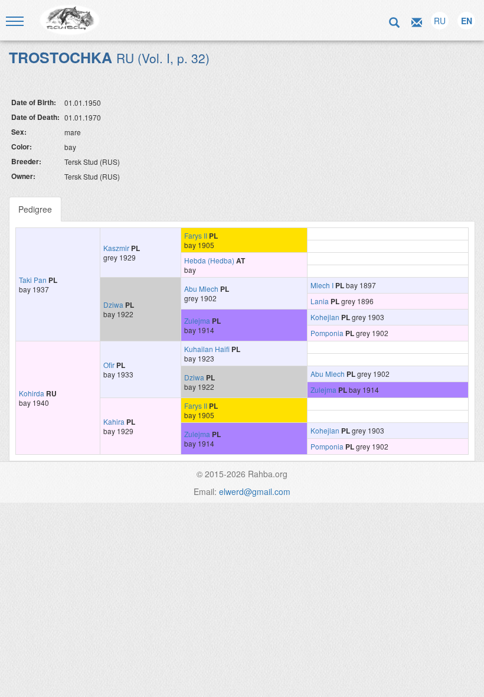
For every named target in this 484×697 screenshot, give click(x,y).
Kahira (114, 421)
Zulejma (197, 320)
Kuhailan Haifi (207, 349)
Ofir (109, 365)
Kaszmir (116, 248)
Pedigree (35, 209)
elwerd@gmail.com (254, 491)
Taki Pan (33, 280)
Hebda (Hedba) (209, 260)
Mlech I (321, 285)
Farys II (195, 235)
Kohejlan (324, 317)
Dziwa (113, 304)
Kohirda (31, 393)
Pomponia (327, 333)
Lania (319, 301)
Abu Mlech (201, 289)
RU (440, 21)
